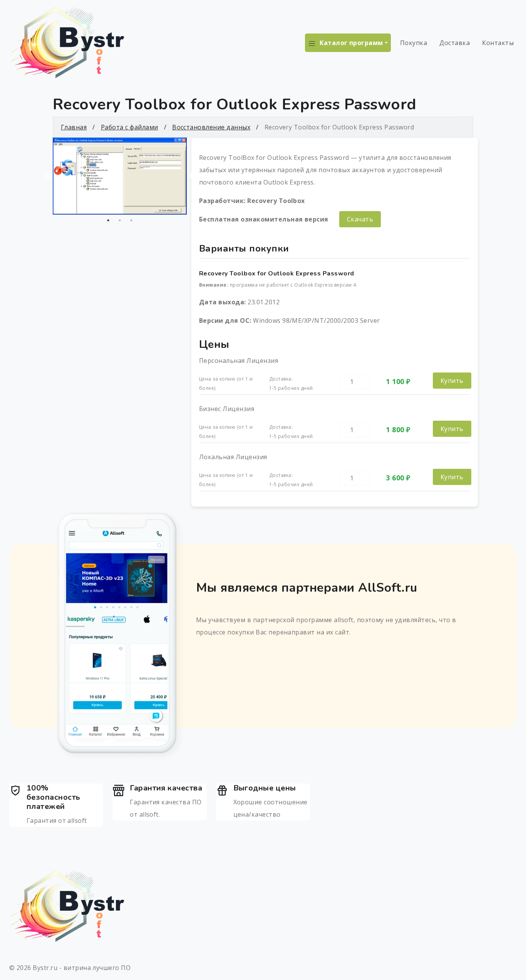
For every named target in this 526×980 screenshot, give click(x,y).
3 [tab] (131, 220)
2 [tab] (120, 220)
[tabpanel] (120, 176)
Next (192, 176)
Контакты (498, 43)
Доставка (454, 43)
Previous (47, 176)
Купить (452, 380)
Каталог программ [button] (351, 43)
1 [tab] (108, 220)
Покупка (413, 43)
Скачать (360, 219)
